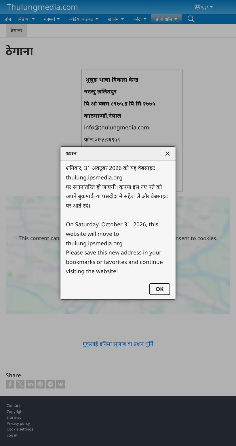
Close (167, 153)
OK (160, 289)
